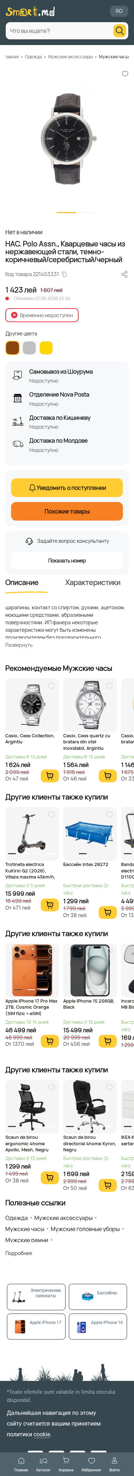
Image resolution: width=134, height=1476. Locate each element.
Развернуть (19, 644)
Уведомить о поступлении (71, 488)
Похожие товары (67, 511)
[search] (119, 30)
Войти (114, 1469)
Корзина (66, 1469)
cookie (42, 1434)
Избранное (91, 1469)
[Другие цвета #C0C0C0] (29, 348)
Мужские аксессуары (70, 57)
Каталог (43, 1469)
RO (119, 11)
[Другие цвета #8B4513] (12, 348)
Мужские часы (114, 57)
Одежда (33, 57)
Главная (21, 1469)
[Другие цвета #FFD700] (46, 348)
